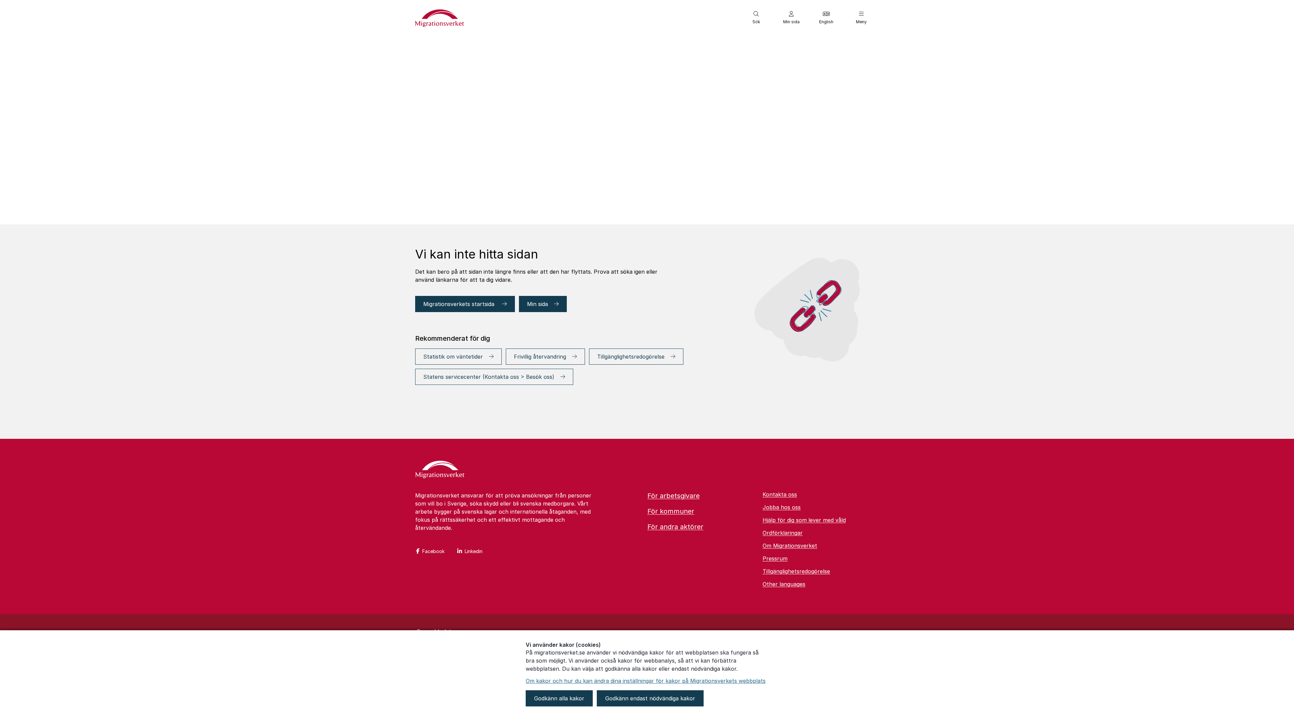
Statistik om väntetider (453, 356)
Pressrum (775, 558)
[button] (756, 17)
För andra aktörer (675, 527)
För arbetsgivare (673, 496)
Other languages (784, 584)
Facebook (433, 551)
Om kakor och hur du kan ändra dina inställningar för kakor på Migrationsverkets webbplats (646, 680)
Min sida (537, 304)
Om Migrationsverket (790, 545)
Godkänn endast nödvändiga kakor (650, 698)
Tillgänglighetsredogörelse (631, 356)
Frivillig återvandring (540, 356)
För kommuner (670, 511)
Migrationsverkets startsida (459, 304)
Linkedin (474, 551)
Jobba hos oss (782, 507)
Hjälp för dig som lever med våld (804, 520)
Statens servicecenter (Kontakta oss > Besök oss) (488, 376)
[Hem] (440, 470)
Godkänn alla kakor (559, 698)
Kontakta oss (780, 494)
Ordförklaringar (783, 532)
